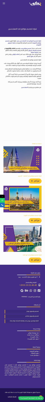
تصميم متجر (8, 365)
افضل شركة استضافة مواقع (13, 371)
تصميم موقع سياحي (25, 369)
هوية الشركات (35, 353)
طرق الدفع (30, 56)
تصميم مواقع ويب (26, 48)
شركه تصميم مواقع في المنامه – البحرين (30, 176)
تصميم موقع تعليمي (11, 369)
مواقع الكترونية (34, 351)
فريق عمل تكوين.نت (33, 339)
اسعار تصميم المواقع (15, 375)
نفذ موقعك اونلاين (33, 333)
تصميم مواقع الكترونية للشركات (31, 371)
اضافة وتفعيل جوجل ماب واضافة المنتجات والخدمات (24, 321)
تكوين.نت (20, 392)
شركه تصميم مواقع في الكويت (33, 215)
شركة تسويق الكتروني (33, 373)
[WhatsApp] (2, 200)
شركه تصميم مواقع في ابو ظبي (32, 255)
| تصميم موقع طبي (21, 365)
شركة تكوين (27, 375)
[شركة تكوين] (35, 3)
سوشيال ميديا (34, 355)
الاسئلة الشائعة (12, 397)
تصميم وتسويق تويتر (32, 311)
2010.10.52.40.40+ (28, 285)
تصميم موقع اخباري (28, 367)
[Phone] (2, 205)
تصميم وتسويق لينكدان (32, 316)
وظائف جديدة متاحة (33, 335)
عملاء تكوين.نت (34, 337)
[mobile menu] (4, 3)
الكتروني (37, 367)
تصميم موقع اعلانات (15, 367)
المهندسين (24, 87)
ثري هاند (7, 392)
